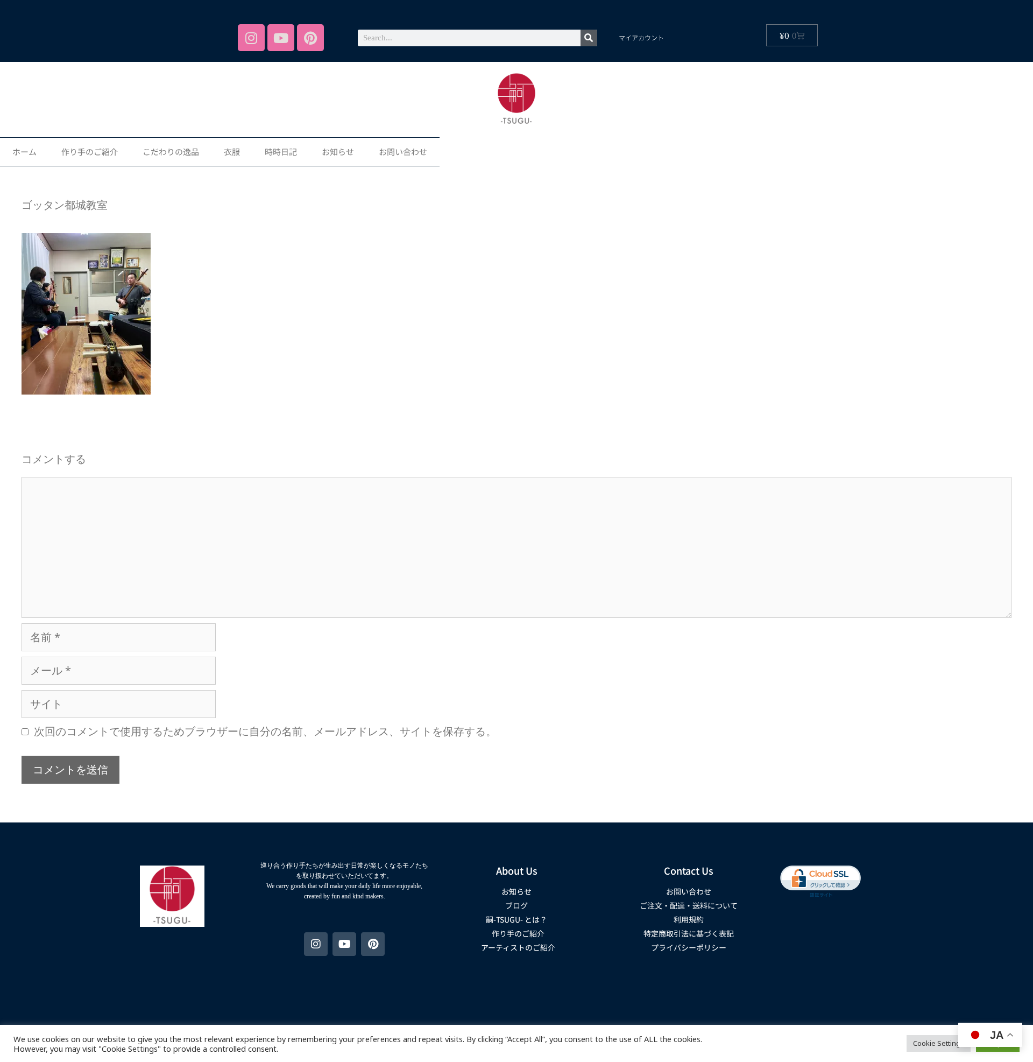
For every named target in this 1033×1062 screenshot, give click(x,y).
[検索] (589, 38)
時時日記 (281, 151)
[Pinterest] (310, 37)
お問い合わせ (403, 151)
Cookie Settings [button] (938, 1043)
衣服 (232, 151)
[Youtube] (280, 37)
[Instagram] (251, 37)
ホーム (24, 151)
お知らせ (338, 151)
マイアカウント (641, 37)
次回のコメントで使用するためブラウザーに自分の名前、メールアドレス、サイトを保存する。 (265, 731)
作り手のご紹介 (89, 151)
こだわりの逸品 (171, 151)
